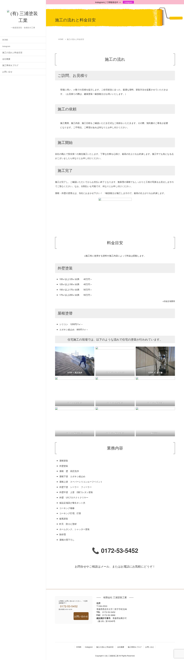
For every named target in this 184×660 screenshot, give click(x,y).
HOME (5, 40)
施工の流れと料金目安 (12, 53)
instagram (6, 46)
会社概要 (6, 59)
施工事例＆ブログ (10, 65)
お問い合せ (7, 72)
